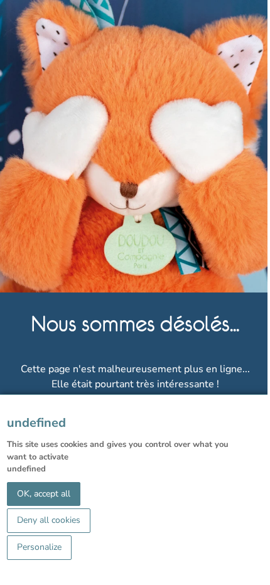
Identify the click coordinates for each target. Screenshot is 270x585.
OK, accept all (43, 494)
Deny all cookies (48, 520)
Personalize (39, 547)
